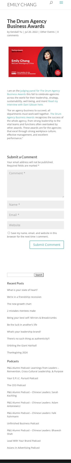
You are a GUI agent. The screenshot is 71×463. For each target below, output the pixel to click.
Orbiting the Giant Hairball (22, 345)
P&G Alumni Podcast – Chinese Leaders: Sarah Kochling (32, 394)
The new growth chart (19, 303)
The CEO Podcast (16, 385)
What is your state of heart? (22, 290)
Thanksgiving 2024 (17, 352)
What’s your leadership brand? (24, 331)
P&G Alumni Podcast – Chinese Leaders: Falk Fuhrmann (31, 414)
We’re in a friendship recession (24, 296)
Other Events (47, 31)
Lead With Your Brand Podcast (24, 440)
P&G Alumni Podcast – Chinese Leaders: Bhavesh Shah (34, 432)
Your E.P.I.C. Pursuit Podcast (22, 378)
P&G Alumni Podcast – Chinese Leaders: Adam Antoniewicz (32, 404)
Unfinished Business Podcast (23, 423)
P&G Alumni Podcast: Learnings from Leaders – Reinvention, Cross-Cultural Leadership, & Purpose (35, 369)
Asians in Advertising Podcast (23, 447)
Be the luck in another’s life (22, 324)
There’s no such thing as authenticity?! (28, 338)
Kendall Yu (16, 31)
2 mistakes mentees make (21, 310)
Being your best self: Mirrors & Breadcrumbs (32, 317)
